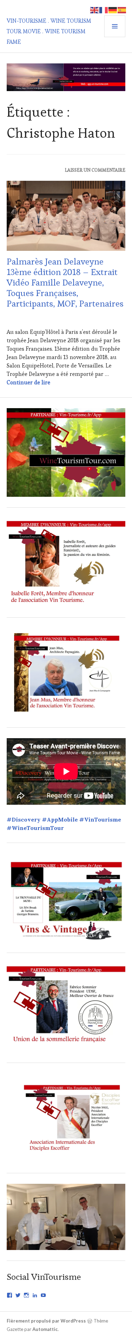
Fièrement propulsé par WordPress (46, 1321)
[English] (94, 9)
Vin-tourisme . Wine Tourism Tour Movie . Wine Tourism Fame (49, 31)
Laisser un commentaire (95, 170)
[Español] (122, 9)
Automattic (45, 1329)
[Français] (103, 9)
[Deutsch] (113, 9)
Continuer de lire (28, 382)
